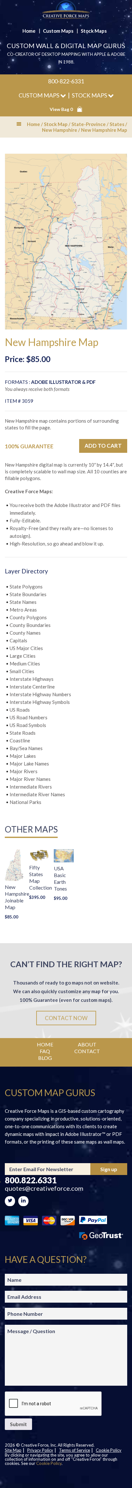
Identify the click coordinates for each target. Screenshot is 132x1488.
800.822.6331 (31, 1180)
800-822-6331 (66, 81)
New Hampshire (59, 130)
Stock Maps (94, 31)
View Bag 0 (61, 109)
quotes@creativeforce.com (44, 1188)
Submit (18, 1424)
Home (29, 31)
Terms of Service (74, 1450)
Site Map (13, 1450)
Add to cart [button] (103, 445)
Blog (45, 1058)
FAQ (45, 1051)
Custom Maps (58, 31)
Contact (87, 1051)
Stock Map (56, 124)
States (117, 124)
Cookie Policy (108, 1450)
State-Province (88, 124)
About (87, 1044)
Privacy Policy (40, 1450)
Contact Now (66, 1018)
